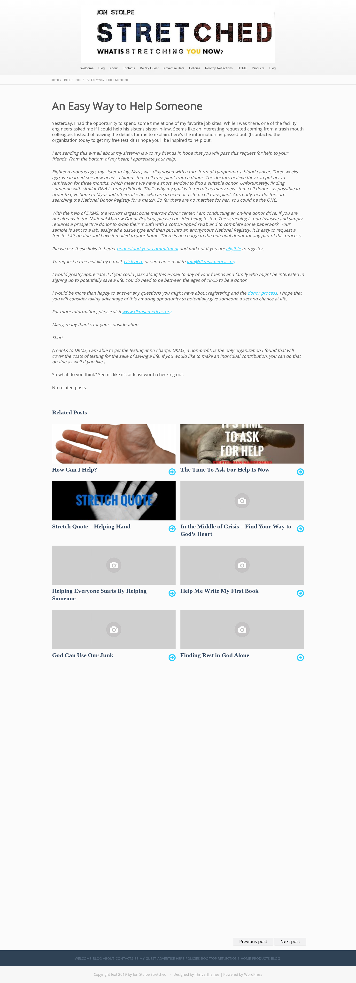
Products (258, 68)
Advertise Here (173, 68)
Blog (101, 68)
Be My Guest (149, 68)
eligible (233, 248)
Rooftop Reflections (219, 68)
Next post (290, 941)
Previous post (253, 941)
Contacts (129, 68)
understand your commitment (147, 248)
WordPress (253, 974)
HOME (242, 68)
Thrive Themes (207, 974)
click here (133, 261)
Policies (194, 68)
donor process (262, 293)
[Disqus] (178, 739)
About (113, 68)
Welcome (86, 68)
